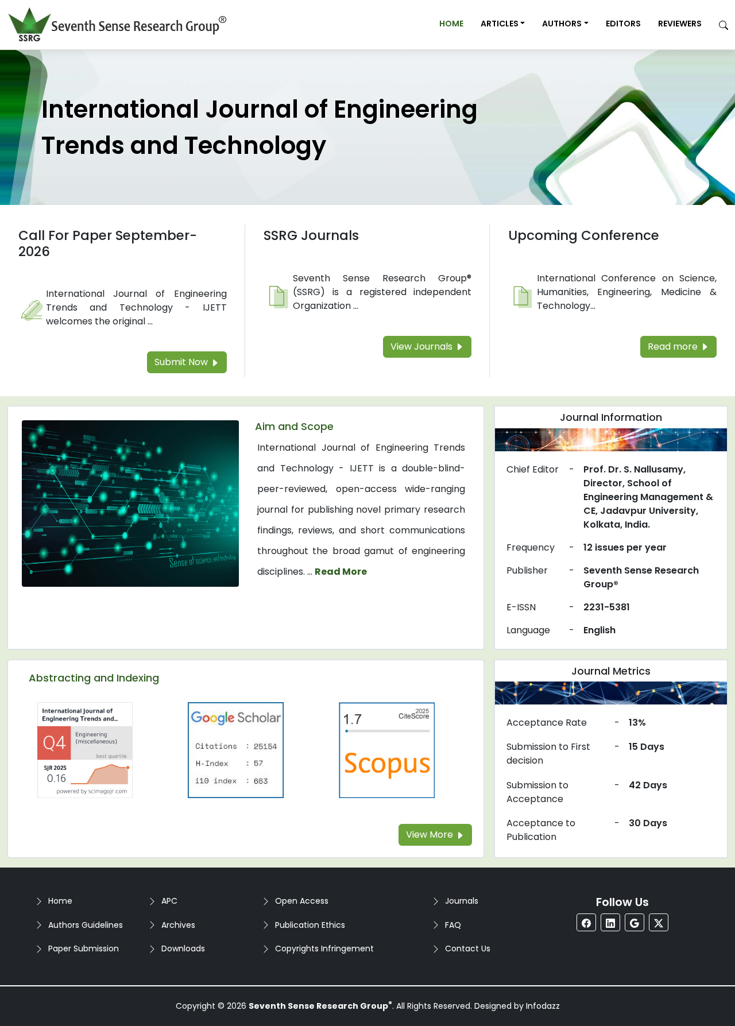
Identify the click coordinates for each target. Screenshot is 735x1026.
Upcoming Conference (583, 235)
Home (451, 23)
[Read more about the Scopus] (386, 749)
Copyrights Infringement (324, 948)
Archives (178, 925)
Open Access (301, 901)
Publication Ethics (310, 925)
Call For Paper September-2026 (107, 243)
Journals (461, 901)
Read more (674, 346)
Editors (623, 23)
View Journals (422, 346)
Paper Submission (83, 948)
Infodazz (543, 1006)
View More (430, 834)
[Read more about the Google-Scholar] (236, 749)
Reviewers (680, 23)
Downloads (183, 948)
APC (169, 901)
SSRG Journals (311, 235)
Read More (341, 571)
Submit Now (182, 362)
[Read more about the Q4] (85, 749)
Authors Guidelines (85, 925)
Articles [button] (500, 23)
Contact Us (467, 948)
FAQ (453, 925)
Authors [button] (562, 23)
